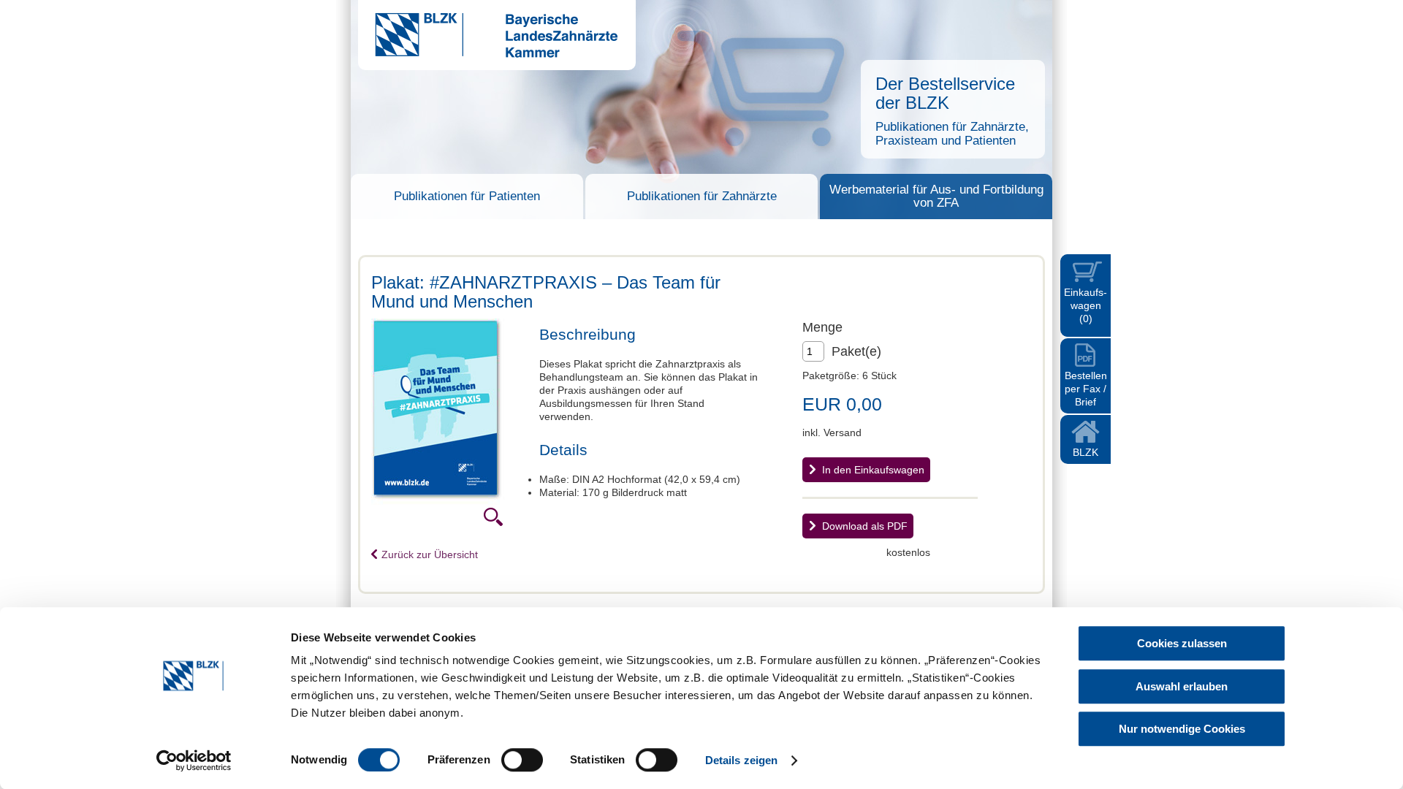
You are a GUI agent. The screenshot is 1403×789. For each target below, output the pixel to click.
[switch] (522, 759)
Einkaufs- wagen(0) (1085, 305)
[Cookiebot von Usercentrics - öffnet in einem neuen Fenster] (194, 760)
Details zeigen (741, 760)
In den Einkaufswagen (873, 470)
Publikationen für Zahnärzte (702, 196)
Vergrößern (493, 517)
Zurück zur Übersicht (429, 554)
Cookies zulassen (1182, 643)
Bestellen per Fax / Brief (1086, 389)
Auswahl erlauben (1182, 686)
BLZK (1085, 452)
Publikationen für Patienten (467, 196)
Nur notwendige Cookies (1182, 729)
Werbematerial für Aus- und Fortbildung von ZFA (936, 196)
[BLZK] (487, 54)
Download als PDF (865, 526)
